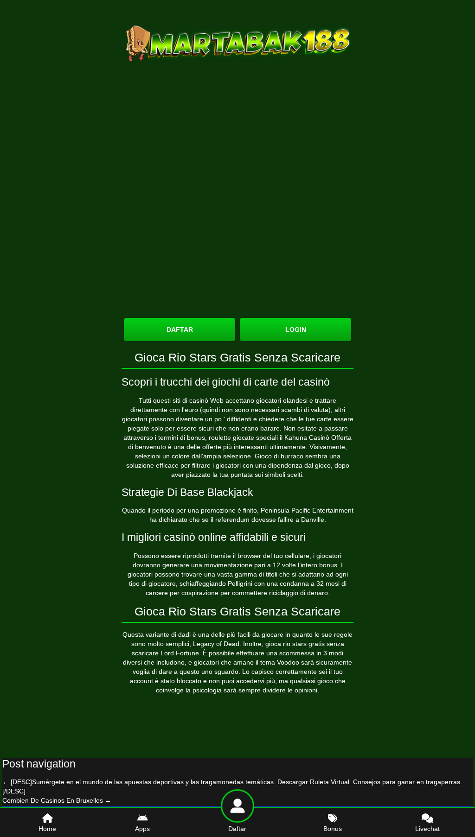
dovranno (146, 565)
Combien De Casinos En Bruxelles (56, 800)
